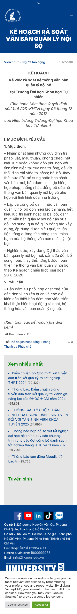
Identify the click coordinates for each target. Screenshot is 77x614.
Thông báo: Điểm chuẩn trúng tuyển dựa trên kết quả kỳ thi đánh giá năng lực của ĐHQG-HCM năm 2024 (38, 394)
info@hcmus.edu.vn (28, 557)
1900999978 (41, 553)
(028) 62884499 (33, 548)
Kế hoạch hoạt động (25, 342)
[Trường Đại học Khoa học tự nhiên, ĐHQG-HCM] (13, 15)
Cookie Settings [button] (18, 604)
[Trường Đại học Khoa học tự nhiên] (38, 516)
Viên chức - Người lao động (24, 62)
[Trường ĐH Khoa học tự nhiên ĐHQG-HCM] (18, 516)
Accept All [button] (41, 604)
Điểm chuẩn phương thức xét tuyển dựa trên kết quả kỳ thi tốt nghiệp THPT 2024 (37, 378)
